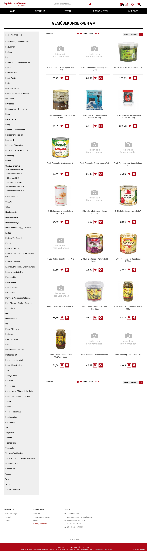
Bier (6, 57)
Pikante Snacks (11, 339)
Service (8, 401)
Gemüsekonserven (12, 166)
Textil (68, 11)
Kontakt (37, 514)
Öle (6, 324)
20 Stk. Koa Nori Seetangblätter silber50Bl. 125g (128, 116)
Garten (8, 161)
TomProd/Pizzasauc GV (15, 187)
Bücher (8, 68)
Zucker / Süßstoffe (13, 489)
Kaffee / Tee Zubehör (14, 238)
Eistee (7, 114)
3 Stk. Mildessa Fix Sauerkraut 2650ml (128, 260)
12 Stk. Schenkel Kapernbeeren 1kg (128, 67)
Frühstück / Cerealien (14, 145)
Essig (7, 124)
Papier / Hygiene (12, 329)
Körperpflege (10, 282)
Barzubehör (10, 47)
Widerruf (37, 520)
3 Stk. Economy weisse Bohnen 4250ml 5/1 (60, 212)
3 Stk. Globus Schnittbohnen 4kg (60, 259)
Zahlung (7, 520)
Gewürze (8, 202)
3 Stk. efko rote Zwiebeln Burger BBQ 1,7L (94, 212)
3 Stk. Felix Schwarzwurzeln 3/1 (128, 211)
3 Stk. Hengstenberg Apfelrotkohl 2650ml (94, 260)
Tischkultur (9, 448)
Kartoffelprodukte (12, 262)
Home (11, 11)
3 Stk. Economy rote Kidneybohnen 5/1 (128, 164)
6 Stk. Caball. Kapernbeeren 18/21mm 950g (61, 356)
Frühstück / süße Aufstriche (16, 150)
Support (133, 11)
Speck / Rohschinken (14, 412)
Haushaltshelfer (11, 217)
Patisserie (9, 334)
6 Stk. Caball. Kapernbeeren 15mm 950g (128, 308)
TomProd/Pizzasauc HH (15, 191)
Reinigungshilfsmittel (14, 360)
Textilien (8, 438)
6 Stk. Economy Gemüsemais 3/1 (94, 355)
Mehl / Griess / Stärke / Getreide (18, 303)
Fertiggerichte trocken (14, 135)
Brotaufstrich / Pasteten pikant (17, 62)
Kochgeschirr (10, 277)
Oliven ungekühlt (13, 178)
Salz (7, 370)
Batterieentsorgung (11, 514)
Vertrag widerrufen (40, 524)
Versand (7, 517)
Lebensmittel (100, 11)
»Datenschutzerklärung (103, 549)
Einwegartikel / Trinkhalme (16, 109)
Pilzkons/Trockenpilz (14, 182)
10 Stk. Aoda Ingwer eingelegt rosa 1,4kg (94, 68)
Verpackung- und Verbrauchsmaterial (20, 458)
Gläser (8, 207)
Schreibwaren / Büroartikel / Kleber (19, 391)
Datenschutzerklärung (76, 547)
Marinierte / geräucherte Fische (18, 298)
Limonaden (10, 293)
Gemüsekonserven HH (15, 174)
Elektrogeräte (10, 119)
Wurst (7, 484)
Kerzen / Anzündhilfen (14, 272)
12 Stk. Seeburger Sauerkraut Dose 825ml (61, 116)
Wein (7, 479)
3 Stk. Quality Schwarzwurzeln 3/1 (61, 307)
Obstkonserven (11, 319)
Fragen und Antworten (42, 517)
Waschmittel (10, 469)
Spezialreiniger (11, 417)
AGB (87, 547)
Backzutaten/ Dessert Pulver (16, 42)
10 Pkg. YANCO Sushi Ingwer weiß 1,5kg (61, 68)
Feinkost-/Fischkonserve (15, 130)
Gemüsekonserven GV (15, 170)
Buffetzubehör (11, 73)
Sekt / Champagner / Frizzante (17, 396)
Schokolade (10, 386)
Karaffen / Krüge (12, 248)
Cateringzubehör (12, 88)
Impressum (62, 547)
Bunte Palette (10, 78)
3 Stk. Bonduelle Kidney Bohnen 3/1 (94, 163)
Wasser (8, 474)
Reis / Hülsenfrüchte (13, 365)
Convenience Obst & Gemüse (17, 93)
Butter (7, 83)
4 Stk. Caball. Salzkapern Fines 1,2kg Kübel (94, 308)
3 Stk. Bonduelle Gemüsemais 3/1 (61, 163)
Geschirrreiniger (11, 197)
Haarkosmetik (11, 212)
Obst (7, 313)
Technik (40, 11)
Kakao (8, 243)
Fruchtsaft (9, 140)
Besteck (8, 52)
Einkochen (9, 104)
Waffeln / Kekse (11, 464)
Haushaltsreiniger (12, 222)
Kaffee (8, 233)
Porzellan (9, 344)
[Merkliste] (132, 5)
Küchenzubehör (11, 287)
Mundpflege (10, 308)
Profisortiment (11, 355)
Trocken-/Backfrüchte (14, 453)
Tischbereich (10, 443)
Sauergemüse (11, 376)
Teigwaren (9, 432)
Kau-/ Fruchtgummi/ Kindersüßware (20, 267)
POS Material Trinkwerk (14, 350)
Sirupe (8, 407)
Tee (6, 427)
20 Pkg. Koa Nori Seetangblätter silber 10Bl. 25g (94, 116)
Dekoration (9, 99)
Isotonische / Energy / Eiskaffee (18, 228)
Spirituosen (10, 422)
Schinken (9, 381)
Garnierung (9, 156)
